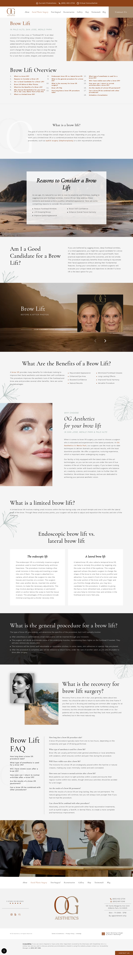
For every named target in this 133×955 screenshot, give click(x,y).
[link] (15, 902)
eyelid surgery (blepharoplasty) (60, 141)
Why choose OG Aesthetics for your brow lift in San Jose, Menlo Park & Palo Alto (29, 91)
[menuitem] (27, 12)
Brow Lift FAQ (57, 88)
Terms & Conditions (58, 933)
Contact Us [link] (121, 12)
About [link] (27, 12)
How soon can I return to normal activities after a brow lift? (101, 84)
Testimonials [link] (96, 12)
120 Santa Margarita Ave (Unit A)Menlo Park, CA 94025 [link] (118, 907)
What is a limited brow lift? (24, 94)
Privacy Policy (70, 933)
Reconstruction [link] (68, 12)
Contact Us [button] (124, 953)
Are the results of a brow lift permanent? (104, 88)
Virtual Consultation (89, 3)
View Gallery (41, 329)
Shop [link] (87, 12)
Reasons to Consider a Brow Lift (26, 79)
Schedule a (66, 853)
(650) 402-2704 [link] (68, 3)
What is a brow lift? (21, 76)
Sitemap (78, 933)
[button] (4, 951)
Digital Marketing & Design (114, 933)
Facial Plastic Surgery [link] (40, 12)
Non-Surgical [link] (56, 12)
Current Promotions (47, 3)
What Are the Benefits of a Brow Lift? (28, 87)
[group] (100, 313)
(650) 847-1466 (36, 948)
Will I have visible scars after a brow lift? (104, 81)
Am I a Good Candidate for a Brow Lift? (29, 82)
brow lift (15, 372)
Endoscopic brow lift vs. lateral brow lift (67, 76)
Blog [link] (104, 12)
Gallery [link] (80, 12)
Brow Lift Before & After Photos (26, 84)
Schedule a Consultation (98, 95)
